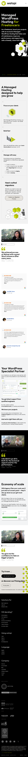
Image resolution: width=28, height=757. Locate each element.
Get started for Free (9, 576)
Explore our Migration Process (14, 198)
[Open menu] (26, 3)
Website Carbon (13, 692)
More (5, 283)
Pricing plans (6, 585)
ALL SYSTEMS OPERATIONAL (7, 752)
